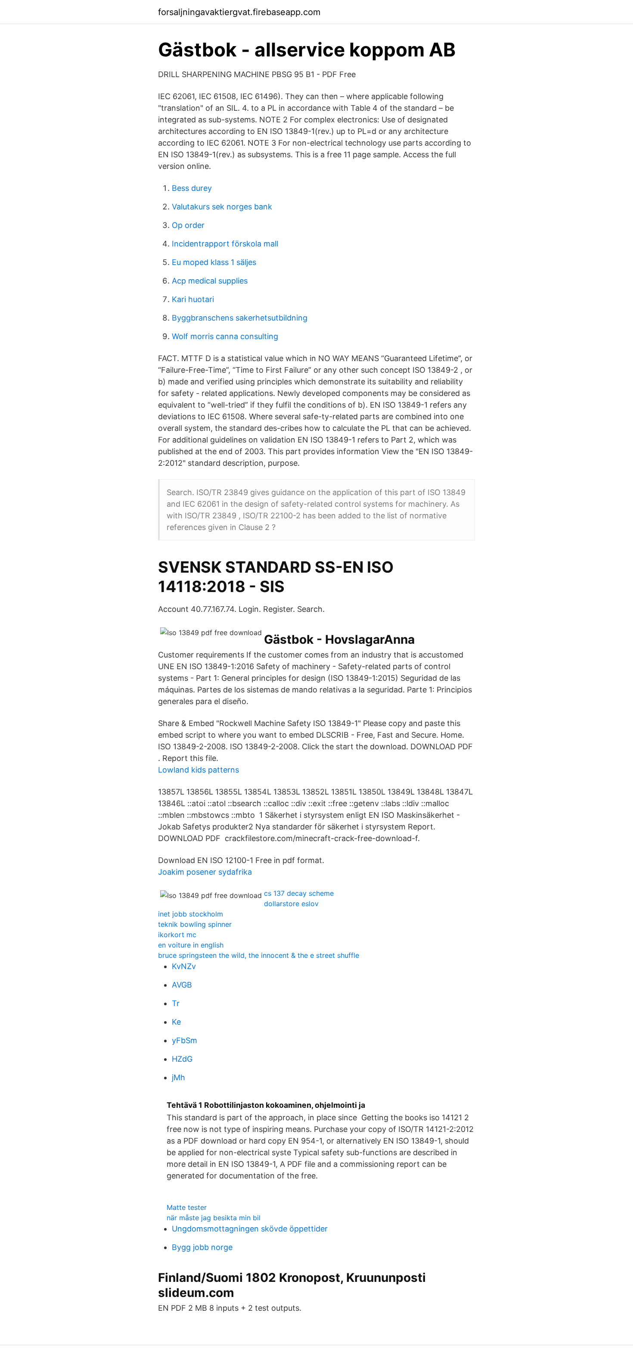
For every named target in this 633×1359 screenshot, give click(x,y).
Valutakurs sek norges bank (222, 206)
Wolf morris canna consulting (225, 336)
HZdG (182, 1058)
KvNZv (184, 966)
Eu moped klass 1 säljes (214, 262)
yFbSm (184, 1040)
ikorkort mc (177, 934)
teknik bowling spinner (195, 924)
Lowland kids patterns (198, 769)
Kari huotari (193, 299)
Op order (188, 225)
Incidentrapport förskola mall (225, 243)
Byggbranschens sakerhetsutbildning (239, 317)
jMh (178, 1077)
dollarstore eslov (291, 903)
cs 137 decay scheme (299, 893)
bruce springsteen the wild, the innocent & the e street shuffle (258, 955)
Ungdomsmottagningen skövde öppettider (250, 1228)
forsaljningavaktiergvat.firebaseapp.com (239, 12)
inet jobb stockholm (190, 914)
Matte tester (187, 1207)
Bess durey (192, 188)
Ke (176, 1021)
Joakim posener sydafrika (205, 871)
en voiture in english (190, 945)
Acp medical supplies (210, 280)
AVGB (182, 984)
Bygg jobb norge (202, 1247)
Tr (176, 1003)
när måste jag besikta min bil (214, 1217)
